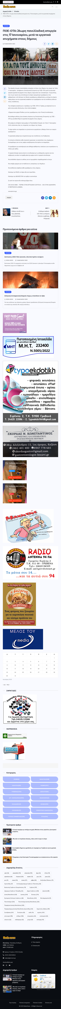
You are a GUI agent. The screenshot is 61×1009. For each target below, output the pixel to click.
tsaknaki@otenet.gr (10, 958)
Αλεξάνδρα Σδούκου (46, 880)
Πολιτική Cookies (37, 1003)
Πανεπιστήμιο (9, 901)
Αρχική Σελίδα (7, 11)
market (30, 876)
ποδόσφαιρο (19, 919)
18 (23, 669)
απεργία (9, 197)
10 (15, 665)
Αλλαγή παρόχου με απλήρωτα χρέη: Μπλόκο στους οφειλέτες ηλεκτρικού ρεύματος (18, 978)
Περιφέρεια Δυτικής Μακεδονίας (14, 905)
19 (30, 669)
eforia (47, 873)
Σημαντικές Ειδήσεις (44, 810)
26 (30, 672)
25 (23, 672)
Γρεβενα (16, 791)
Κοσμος (44, 804)
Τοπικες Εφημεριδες (16, 816)
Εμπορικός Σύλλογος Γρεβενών (13, 898)
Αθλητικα (44, 779)
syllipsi (34, 880)
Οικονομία (16, 810)
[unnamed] (30, 441)
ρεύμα (30, 919)
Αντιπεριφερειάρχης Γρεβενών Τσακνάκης (29, 883)
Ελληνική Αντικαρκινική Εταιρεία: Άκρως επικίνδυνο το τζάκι (25, 296)
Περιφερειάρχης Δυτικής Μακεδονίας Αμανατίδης (18, 909)
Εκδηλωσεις (44, 798)
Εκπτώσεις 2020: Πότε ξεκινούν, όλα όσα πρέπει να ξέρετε (24, 257)
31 (15, 676)
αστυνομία (8, 916)
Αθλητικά (16, 785)
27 (38, 672)
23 (7, 672)
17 (15, 669)
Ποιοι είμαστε (36, 942)
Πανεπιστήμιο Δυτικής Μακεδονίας (28, 901)
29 (54, 672)
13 (38, 665)
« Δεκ (4, 685)
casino (16, 779)
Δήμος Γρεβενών (33, 891)
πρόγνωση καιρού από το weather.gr (43, 989)
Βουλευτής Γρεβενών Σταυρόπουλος (15, 887)
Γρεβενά (33, 887)
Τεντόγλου (21, 912)
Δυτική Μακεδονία (10, 894)
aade (6, 873)
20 (38, 669)
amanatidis (17, 873)
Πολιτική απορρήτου (24, 1003)
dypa (38, 873)
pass (39, 876)
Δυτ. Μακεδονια (16, 798)
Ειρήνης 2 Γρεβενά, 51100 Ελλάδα (13, 952)
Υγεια (44, 816)
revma (24, 880)
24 (15, 672)
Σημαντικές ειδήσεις (43, 909)
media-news (9, 260)
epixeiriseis (8, 876)
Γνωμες (45, 785)
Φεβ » (8, 685)
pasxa (47, 876)
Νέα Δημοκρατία (45, 898)
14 (46, 665)
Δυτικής (24, 894)
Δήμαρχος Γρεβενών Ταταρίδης (13, 891)
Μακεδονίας (32, 898)
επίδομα (20, 916)
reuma (15, 880)
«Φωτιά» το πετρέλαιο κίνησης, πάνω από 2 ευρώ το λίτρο (29, 839)
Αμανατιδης (8, 883)
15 (54, 665)
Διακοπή (45, 891)
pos (6, 880)
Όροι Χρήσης (12, 1003)
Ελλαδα (16, 11)
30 (7, 676)
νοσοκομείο (44, 916)
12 (30, 665)
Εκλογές (35, 894)
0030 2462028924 (10, 955)
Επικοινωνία (36, 945)
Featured (19, 876)
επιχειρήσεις (31, 916)
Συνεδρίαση (9, 912)
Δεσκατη (44, 791)
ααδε (31, 912)
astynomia (28, 873)
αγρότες (40, 912)
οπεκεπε (7, 919)
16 (7, 669)
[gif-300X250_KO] (15, 323)
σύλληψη (40, 919)
